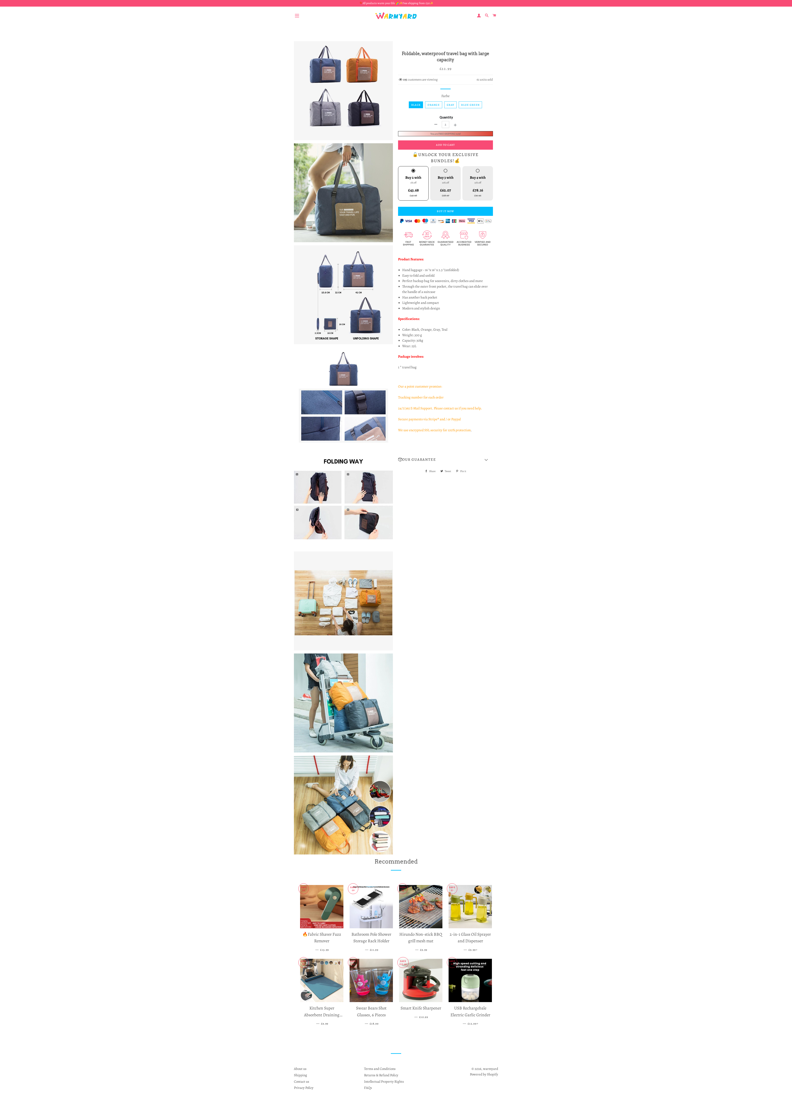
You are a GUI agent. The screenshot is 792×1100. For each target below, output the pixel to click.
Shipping (300, 1075)
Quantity (446, 117)
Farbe (445, 96)
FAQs (368, 1087)
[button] (445, 459)
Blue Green (470, 105)
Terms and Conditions (380, 1068)
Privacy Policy (304, 1087)
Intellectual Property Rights (384, 1081)
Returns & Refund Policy (381, 1075)
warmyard (490, 1068)
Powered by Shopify (484, 1074)
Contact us (301, 1081)
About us (300, 1068)
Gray (450, 105)
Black (416, 105)
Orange (434, 105)
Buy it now (445, 211)
